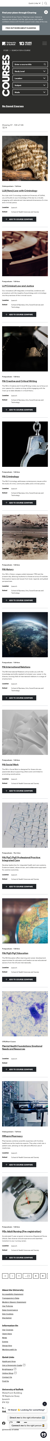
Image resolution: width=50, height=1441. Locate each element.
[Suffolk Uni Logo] (17, 43)
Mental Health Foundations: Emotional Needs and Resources (22, 1047)
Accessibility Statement (12, 1294)
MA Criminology (10, 476)
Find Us (5, 1381)
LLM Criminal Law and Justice (18, 285)
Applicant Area (9, 1361)
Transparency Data (10, 1298)
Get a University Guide (12, 1365)
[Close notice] (46, 12)
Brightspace (7, 1369)
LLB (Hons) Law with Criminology (19, 190)
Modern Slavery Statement (14, 1302)
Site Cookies (7, 1314)
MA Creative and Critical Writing (19, 381)
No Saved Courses (13, 106)
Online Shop (7, 1373)
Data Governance (10, 1310)
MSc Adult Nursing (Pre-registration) (21, 1231)
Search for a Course (21, 50)
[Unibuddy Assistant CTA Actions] (26, 1415)
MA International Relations (16, 666)
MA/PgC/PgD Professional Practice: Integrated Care (21, 859)
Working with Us (9, 1350)
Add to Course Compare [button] (21, 219)
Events (5, 1342)
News (4, 1338)
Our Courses (7, 1330)
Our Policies (7, 1306)
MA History (8, 569)
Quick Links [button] (33, 3)
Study (5, 50)
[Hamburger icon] (44, 43)
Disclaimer (7, 1318)
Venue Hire (7, 1346)
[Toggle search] (46, 3)
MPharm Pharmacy (12, 1136)
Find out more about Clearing (21, 28)
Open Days (7, 1334)
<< (5, 1276)
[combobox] (30, 65)
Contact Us (7, 1377)
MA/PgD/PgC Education (15, 953)
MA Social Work (10, 764)
